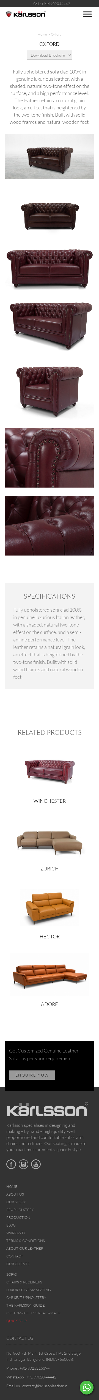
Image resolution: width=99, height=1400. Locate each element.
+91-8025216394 (35, 1368)
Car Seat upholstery (26, 1297)
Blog (11, 1225)
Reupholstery (20, 1209)
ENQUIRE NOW (32, 1075)
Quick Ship (16, 1321)
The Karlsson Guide (25, 1305)
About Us (15, 1194)
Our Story (16, 1202)
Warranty (16, 1233)
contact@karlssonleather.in (44, 1385)
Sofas (11, 1274)
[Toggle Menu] (87, 14)
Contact (14, 1256)
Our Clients (17, 1264)
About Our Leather (24, 1248)
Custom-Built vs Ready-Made (33, 1313)
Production (18, 1217)
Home (42, 34)
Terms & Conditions (25, 1240)
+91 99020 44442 (41, 1377)
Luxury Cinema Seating (28, 1290)
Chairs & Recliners (24, 1282)
